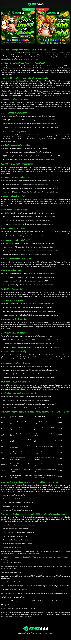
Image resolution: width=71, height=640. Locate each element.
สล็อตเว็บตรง (5, 53)
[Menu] (2, 4)
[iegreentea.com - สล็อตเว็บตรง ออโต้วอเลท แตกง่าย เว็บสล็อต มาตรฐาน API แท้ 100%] (35, 3)
